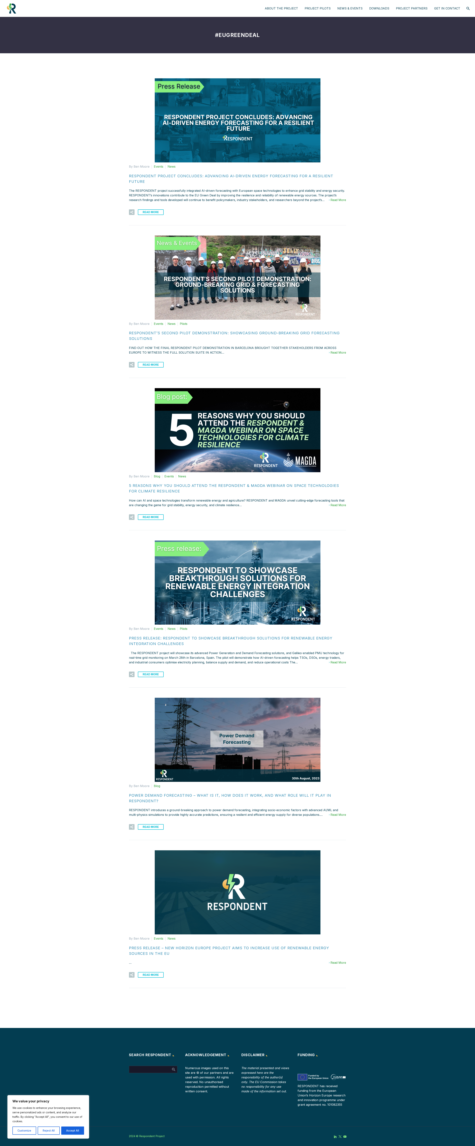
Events (158, 166)
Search (173, 1069)
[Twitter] (340, 1136)
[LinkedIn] (335, 1136)
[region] (48, 1117)
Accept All (72, 1130)
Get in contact (447, 8)
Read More (338, 200)
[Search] (467, 8)
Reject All (49, 1130)
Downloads (379, 8)
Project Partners (412, 8)
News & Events (350, 8)
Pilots (183, 324)
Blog (157, 476)
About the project (281, 8)
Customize (24, 1130)
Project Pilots (318, 8)
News (172, 166)
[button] (132, 212)
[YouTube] (344, 1136)
